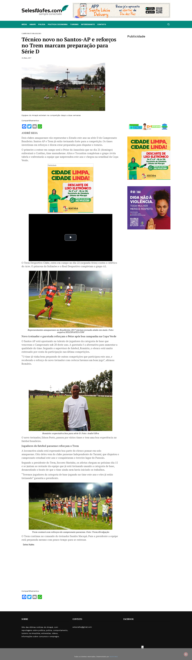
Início (24, 24)
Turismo (74, 24)
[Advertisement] (71, 569)
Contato (101, 24)
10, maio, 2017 (26, 58)
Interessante (88, 24)
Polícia (41, 24)
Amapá (33, 24)
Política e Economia (58, 24)
